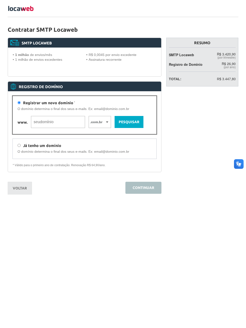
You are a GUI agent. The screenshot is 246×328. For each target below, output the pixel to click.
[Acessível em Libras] (239, 164)
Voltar (20, 188)
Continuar (143, 188)
